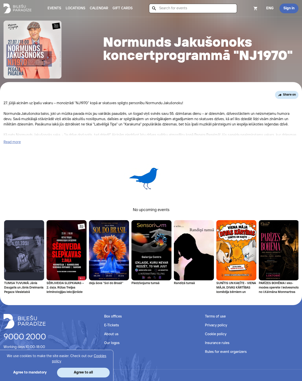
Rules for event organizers (226, 352)
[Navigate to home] (25, 321)
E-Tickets (111, 325)
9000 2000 (25, 337)
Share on (289, 94)
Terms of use (215, 316)
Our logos (112, 343)
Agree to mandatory (30, 372)
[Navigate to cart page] (249, 8)
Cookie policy (215, 334)
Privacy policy (216, 325)
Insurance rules (217, 343)
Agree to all (83, 372)
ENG (270, 8)
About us (111, 334)
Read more (12, 142)
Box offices (113, 316)
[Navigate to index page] (17, 8)
